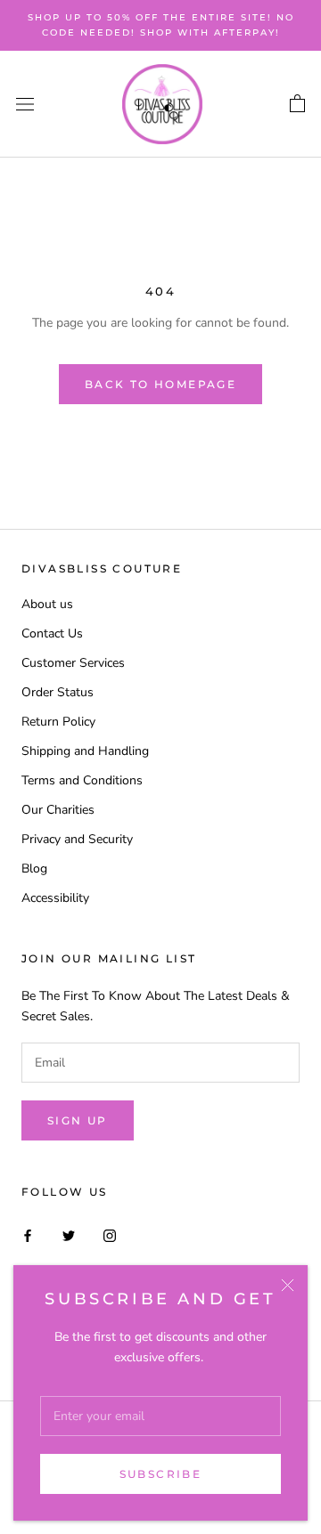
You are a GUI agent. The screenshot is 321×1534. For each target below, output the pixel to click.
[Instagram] (109, 1234)
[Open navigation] (25, 104)
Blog (34, 868)
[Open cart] (297, 104)
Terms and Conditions (82, 780)
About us (47, 604)
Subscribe (160, 1474)
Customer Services (73, 662)
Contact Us (52, 633)
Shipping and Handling (85, 751)
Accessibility (55, 897)
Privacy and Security (77, 839)
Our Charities (58, 809)
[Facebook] (27, 1234)
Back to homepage (160, 384)
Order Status (57, 692)
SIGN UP (77, 1120)
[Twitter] (68, 1234)
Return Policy (58, 721)
